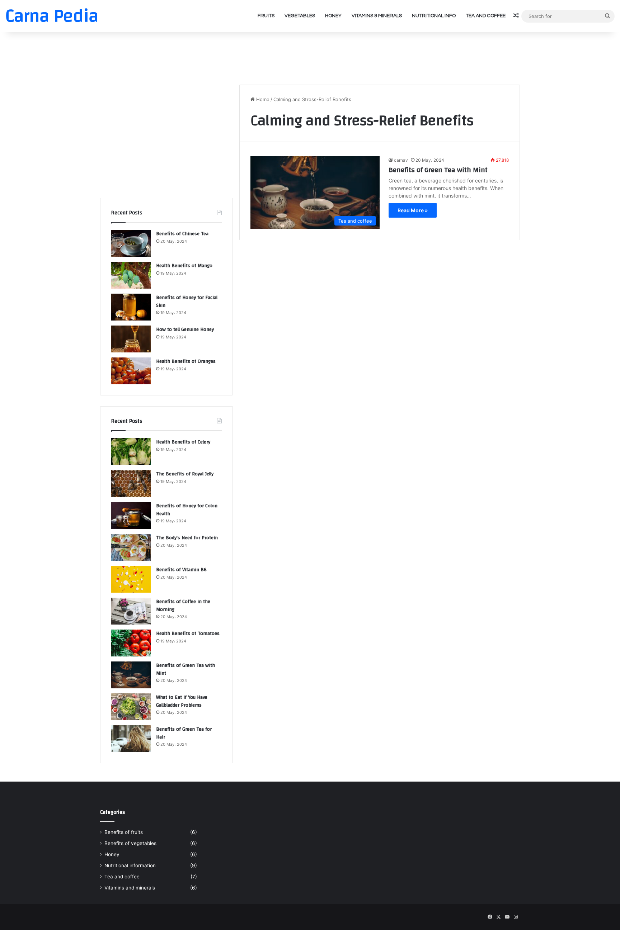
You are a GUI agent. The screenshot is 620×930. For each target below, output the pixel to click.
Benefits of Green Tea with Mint (438, 169)
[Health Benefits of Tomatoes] (131, 643)
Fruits (266, 15)
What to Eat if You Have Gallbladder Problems (181, 701)
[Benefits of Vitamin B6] (131, 579)
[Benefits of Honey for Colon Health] (131, 515)
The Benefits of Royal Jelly (184, 474)
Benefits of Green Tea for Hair (184, 733)
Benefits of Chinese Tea (182, 233)
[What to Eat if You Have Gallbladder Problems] (131, 706)
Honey (333, 15)
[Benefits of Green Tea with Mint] (131, 674)
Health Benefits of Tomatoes (188, 633)
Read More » (413, 210)
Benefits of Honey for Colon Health (186, 509)
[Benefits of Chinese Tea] (131, 243)
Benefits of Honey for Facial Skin (186, 301)
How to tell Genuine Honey (185, 329)
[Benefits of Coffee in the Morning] (131, 611)
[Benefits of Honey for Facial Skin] (131, 307)
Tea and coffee (486, 15)
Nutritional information (130, 865)
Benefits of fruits (123, 832)
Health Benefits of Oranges (186, 361)
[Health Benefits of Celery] (131, 451)
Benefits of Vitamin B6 (181, 569)
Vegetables (300, 15)
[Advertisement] (310, 55)
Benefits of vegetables (130, 843)
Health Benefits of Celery (183, 442)
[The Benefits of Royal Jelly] (131, 483)
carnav (401, 160)
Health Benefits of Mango (184, 265)
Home (262, 99)
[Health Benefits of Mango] (131, 275)
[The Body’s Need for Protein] (131, 547)
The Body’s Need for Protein (187, 537)
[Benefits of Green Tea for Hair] (131, 738)
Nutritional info (434, 15)
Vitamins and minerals (129, 888)
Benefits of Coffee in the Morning (183, 605)
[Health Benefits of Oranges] (131, 370)
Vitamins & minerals (377, 15)
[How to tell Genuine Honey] (131, 339)
